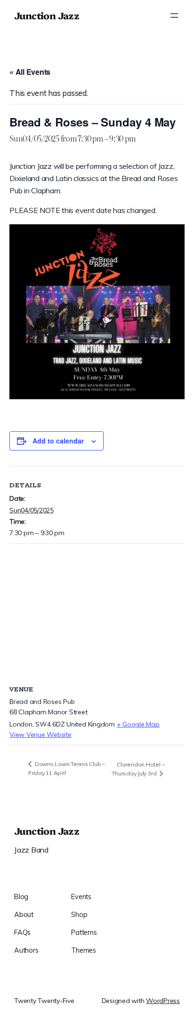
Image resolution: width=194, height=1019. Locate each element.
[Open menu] (174, 15)
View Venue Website (40, 734)
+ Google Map (138, 724)
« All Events (29, 71)
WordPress (163, 1000)
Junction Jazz (46, 15)
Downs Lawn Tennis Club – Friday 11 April (66, 768)
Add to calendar (58, 440)
